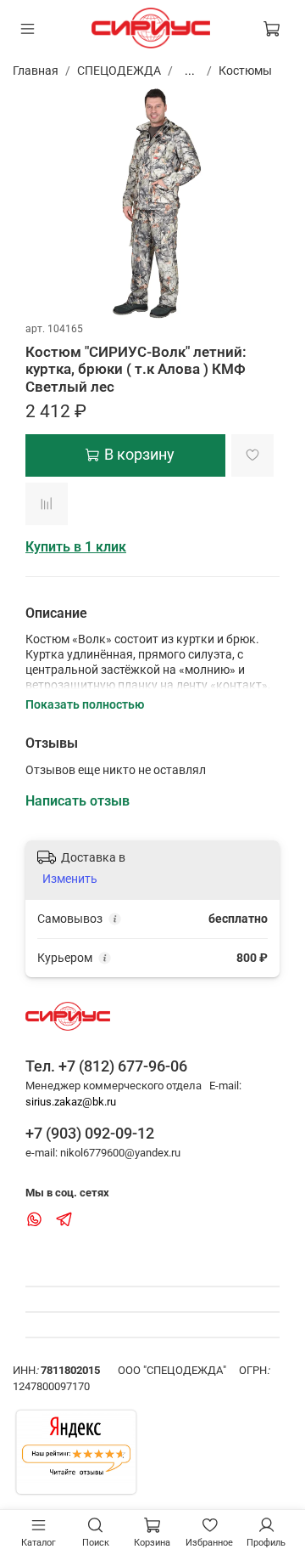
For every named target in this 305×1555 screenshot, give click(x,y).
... (190, 70)
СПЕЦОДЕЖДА (119, 70)
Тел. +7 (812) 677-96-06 (106, 1066)
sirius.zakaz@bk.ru (70, 1101)
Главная (35, 70)
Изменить (69, 878)
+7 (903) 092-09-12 (89, 1133)
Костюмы (245, 70)
